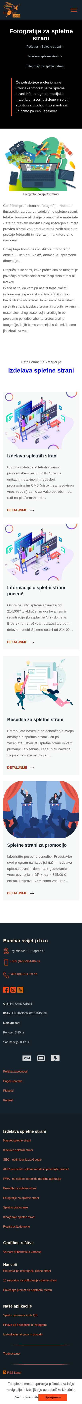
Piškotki (8, 1090)
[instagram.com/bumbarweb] (13, 990)
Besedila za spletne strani (19, 1188)
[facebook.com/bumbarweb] (6, 990)
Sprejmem (53, 1397)
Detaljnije (17, 510)
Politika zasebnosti (15, 1071)
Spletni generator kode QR (20, 1315)
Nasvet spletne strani (17, 1140)
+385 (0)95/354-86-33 (25, 961)
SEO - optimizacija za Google (22, 1159)
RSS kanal (13, 1372)
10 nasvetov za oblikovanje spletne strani (30, 1280)
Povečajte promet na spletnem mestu (27, 1290)
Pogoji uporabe (12, 1081)
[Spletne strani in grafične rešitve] (11, 9)
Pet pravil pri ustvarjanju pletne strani (27, 1270)
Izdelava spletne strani (41, 370)
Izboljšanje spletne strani (19, 1217)
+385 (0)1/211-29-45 (23, 973)
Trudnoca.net (11, 1353)
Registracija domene (16, 1226)
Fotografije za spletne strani (21, 1197)
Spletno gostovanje (15, 1207)
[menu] (74, 10)
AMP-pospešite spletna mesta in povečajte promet (36, 1169)
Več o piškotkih (26, 1397)
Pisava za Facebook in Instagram (25, 1324)
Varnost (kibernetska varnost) (22, 1252)
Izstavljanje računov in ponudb (22, 1334)
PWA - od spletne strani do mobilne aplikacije (32, 1178)
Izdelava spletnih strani (18, 1150)
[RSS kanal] (20, 990)
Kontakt (8, 1100)
